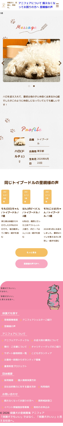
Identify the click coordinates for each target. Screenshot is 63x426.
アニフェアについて (30, 3)
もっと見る (31, 252)
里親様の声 (46, 7)
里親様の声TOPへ (31, 263)
